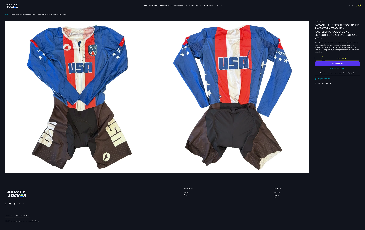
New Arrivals (150, 5)
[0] (358, 5)
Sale (219, 5)
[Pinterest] (323, 83)
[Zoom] (153, 25)
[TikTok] (20, 204)
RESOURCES (188, 188)
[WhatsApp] (327, 83)
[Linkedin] (25, 204)
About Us (277, 192)
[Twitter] (11, 204)
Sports (163, 5)
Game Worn (177, 5)
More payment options (337, 68)
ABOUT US (277, 188)
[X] (320, 83)
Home (6, 14)
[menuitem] (150, 5)
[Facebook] (316, 83)
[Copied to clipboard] (331, 83)
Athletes (208, 5)
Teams (186, 195)
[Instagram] (16, 204)
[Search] (355, 5)
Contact (276, 195)
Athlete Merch (193, 5)
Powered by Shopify (33, 221)
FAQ (275, 198)
